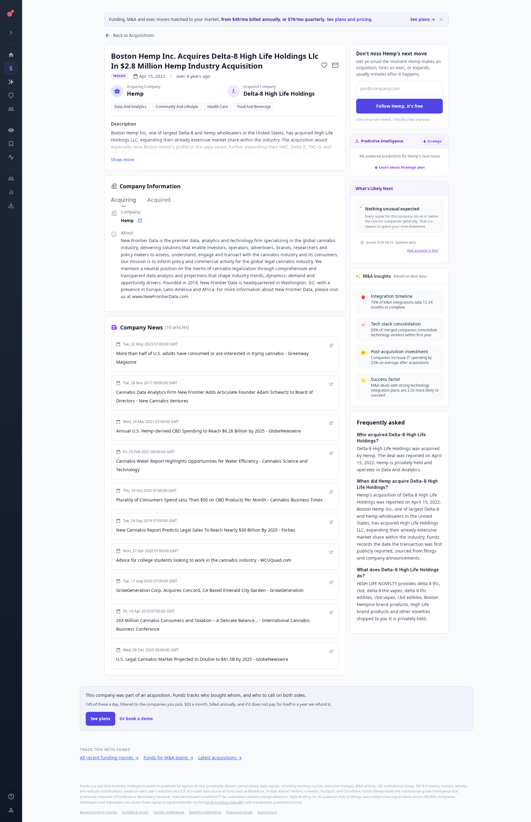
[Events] (11, 68)
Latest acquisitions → (220, 757)
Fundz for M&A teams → (168, 757)
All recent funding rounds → (109, 757)
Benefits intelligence (205, 812)
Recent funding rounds (98, 812)
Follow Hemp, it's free (399, 106)
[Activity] (11, 157)
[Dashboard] (11, 54)
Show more (122, 159)
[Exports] (11, 205)
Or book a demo (136, 718)
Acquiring (123, 199)
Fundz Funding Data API (223, 802)
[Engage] (11, 178)
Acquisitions (267, 812)
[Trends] (11, 192)
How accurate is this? (423, 250)
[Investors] (11, 108)
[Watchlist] (11, 130)
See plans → (422, 19)
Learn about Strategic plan (402, 167)
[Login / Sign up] (11, 810)
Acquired (159, 199)
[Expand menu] (11, 32)
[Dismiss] (441, 19)
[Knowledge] (11, 796)
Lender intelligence (168, 812)
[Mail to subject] (335, 65)
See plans (100, 718)
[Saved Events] (11, 143)
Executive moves (239, 812)
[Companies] (11, 81)
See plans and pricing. (350, 19)
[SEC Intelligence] (11, 95)
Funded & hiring (135, 812)
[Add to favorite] (324, 65)
